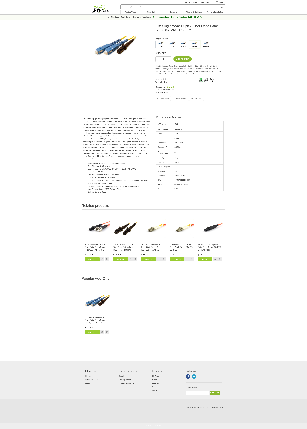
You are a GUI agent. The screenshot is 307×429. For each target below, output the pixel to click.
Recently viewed (125, 380)
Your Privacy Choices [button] (153, 425)
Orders (155, 380)
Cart (154, 387)
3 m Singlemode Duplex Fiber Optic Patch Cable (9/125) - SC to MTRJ (95, 320)
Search (121, 376)
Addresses (156, 383)
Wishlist (155, 390)
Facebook (188, 376)
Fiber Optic (151, 12)
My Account (156, 376)
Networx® (170, 87)
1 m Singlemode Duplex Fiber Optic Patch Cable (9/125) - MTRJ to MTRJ (123, 247)
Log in (201, 2)
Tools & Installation (215, 12)
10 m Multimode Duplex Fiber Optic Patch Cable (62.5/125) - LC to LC (151, 247)
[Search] (222, 7)
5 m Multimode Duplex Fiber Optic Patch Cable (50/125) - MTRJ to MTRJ (210, 247)
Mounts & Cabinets (194, 12)
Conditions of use (91, 380)
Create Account (191, 2)
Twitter (194, 376)
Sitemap (88, 376)
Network (173, 12)
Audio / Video (130, 12)
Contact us (89, 383)
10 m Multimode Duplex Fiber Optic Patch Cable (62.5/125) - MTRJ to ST (95, 247)
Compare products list (127, 383)
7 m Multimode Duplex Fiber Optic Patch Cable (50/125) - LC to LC (182, 247)
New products (124, 387)
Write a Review (161, 82)
